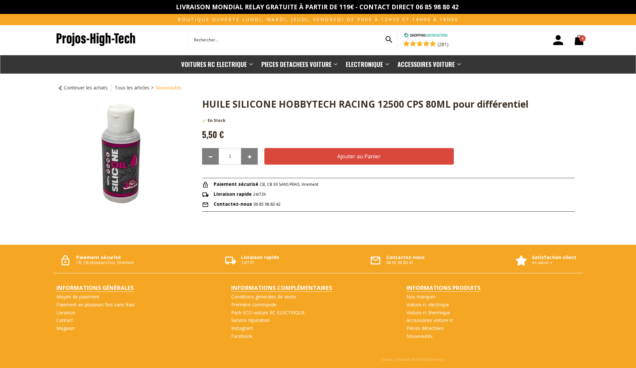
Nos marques (421, 296)
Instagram (242, 328)
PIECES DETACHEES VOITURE (296, 64)
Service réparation (250, 320)
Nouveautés (168, 87)
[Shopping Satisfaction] (425, 36)
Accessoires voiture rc (429, 320)
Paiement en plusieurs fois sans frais (95, 304)
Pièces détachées (425, 328)
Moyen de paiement (77, 296)
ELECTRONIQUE (364, 64)
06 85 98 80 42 (267, 204)
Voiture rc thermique (428, 312)
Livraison (66, 312)
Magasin (65, 328)
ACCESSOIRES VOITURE (426, 64)
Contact (64, 320)
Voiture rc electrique (427, 304)
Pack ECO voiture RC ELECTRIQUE (268, 312)
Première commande (254, 304)
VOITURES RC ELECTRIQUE (214, 64)
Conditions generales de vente (263, 296)
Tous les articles (132, 87)
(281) (443, 44)
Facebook (241, 336)
